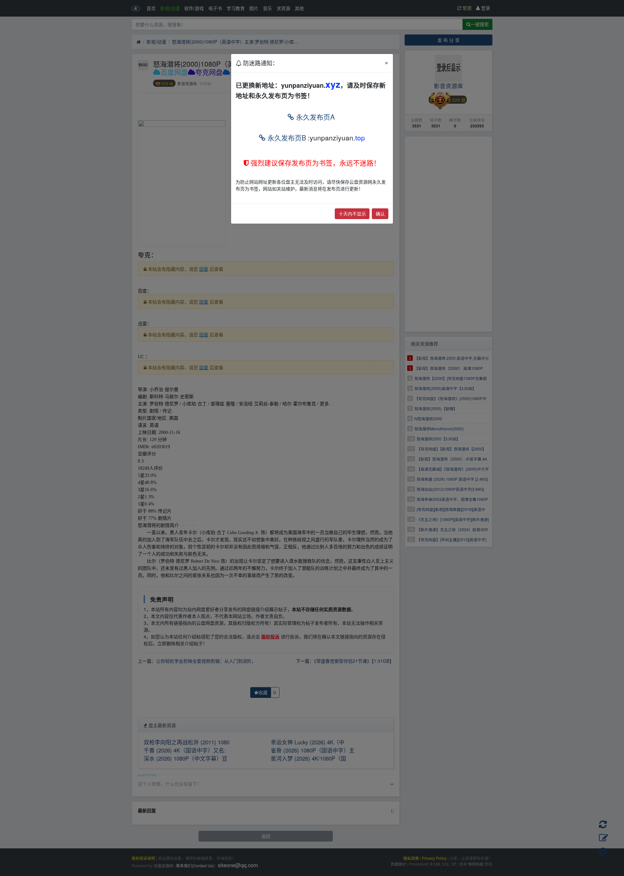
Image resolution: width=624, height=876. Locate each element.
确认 (380, 213)
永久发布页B (286, 137)
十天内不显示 (352, 213)
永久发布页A (314, 117)
